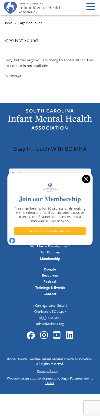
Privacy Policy (47, 371)
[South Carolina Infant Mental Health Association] (50, 119)
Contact (50, 293)
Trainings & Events (50, 287)
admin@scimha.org (50, 323)
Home (8, 22)
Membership (50, 258)
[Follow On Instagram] (44, 335)
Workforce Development (50, 246)
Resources (50, 275)
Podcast (50, 281)
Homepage (12, 75)
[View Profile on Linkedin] (69, 335)
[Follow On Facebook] (31, 335)
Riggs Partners (72, 378)
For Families (50, 252)
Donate (50, 269)
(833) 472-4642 (50, 317)
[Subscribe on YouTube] (56, 335)
